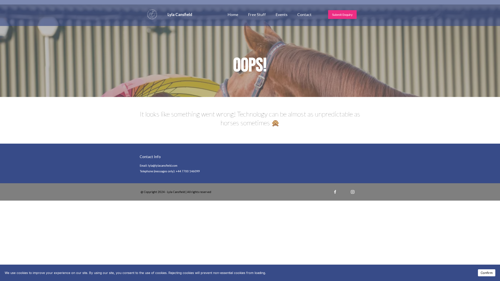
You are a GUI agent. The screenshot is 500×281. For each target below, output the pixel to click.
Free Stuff (257, 14)
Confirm (487, 273)
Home (233, 14)
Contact (304, 14)
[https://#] (335, 192)
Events (282, 14)
